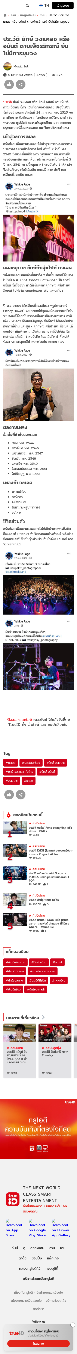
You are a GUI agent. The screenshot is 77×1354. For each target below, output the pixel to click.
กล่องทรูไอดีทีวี (29, 1268)
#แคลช (28, 780)
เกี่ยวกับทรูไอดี (23, 1292)
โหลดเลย (38, 1343)
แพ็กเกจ (53, 1258)
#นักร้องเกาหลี (35, 989)
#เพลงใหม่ (58, 980)
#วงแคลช (12, 780)
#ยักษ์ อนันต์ (47, 771)
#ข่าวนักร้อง (13, 989)
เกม (62, 1248)
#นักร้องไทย (38, 962)
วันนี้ (15, 1248)
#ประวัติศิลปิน (37, 980)
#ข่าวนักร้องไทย (15, 962)
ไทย (42, 15)
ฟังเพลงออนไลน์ (19, 720)
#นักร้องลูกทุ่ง (14, 980)
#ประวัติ (11, 762)
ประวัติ (8, 102)
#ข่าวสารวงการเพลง (42, 971)
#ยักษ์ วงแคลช (55, 762)
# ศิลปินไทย (37, 823)
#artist (57, 962)
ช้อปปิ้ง (37, 1258)
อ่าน (13, 15)
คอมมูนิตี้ (52, 1268)
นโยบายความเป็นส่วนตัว (26, 1300)
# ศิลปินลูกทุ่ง (51, 1047)
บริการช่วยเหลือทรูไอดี (38, 1278)
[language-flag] (41, 5)
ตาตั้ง (23, 1258)
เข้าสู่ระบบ (63, 5)
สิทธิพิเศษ (37, 1248)
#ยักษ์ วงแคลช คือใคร (19, 771)
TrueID (12, 5)
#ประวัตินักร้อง (31, 762)
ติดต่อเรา (38, 1308)
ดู (24, 1248)
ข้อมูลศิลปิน (28, 15)
